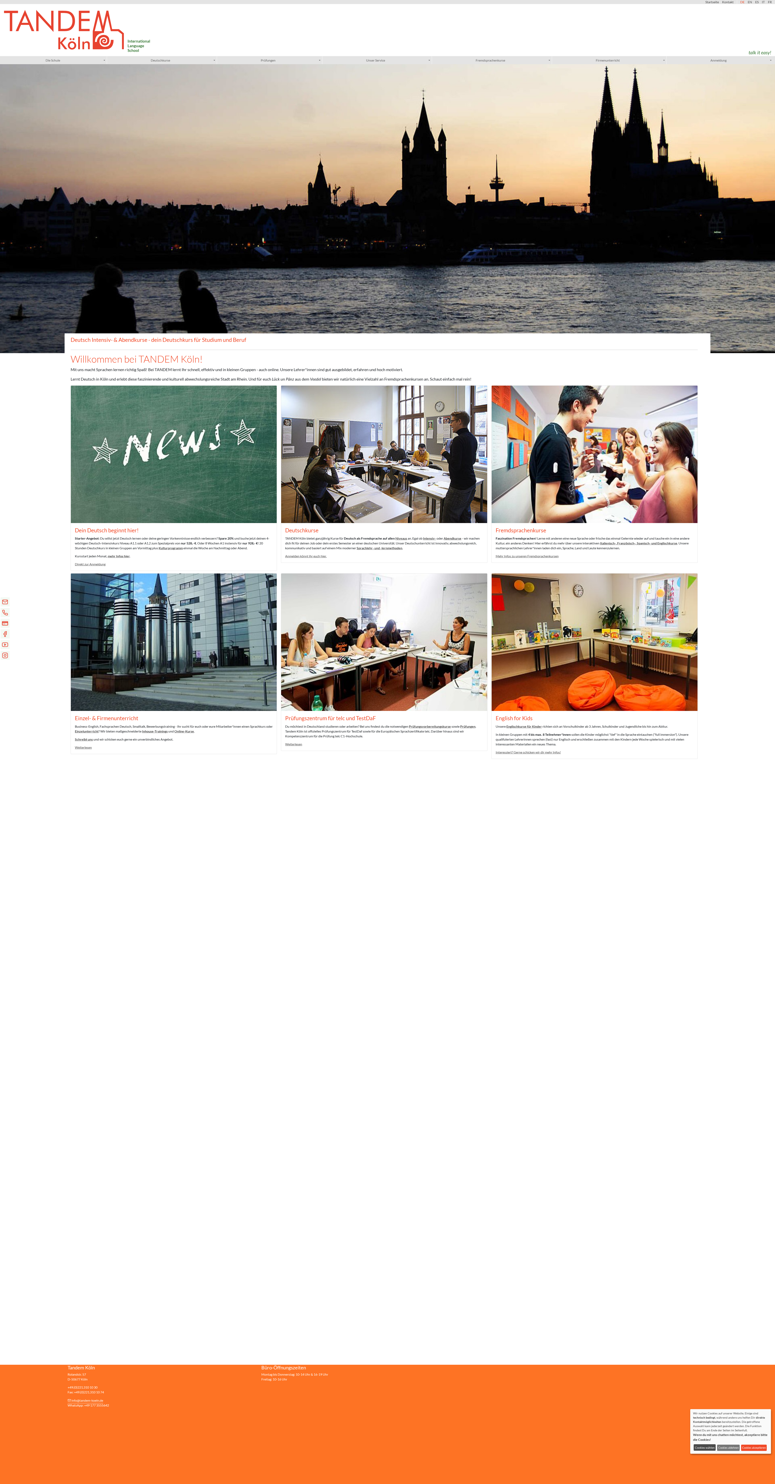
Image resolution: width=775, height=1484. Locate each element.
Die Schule (53, 60)
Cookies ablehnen (728, 1447)
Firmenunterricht (608, 60)
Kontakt (728, 2)
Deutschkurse (160, 60)
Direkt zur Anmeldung (90, 564)
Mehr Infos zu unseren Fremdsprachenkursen (527, 556)
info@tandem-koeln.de (87, 1400)
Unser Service (375, 60)
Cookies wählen (705, 1447)
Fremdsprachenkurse (490, 60)
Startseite (712, 2)
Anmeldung (718, 60)
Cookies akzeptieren (754, 1447)
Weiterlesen (83, 747)
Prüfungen (268, 60)
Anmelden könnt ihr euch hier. (306, 556)
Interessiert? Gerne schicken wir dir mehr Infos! (528, 752)
